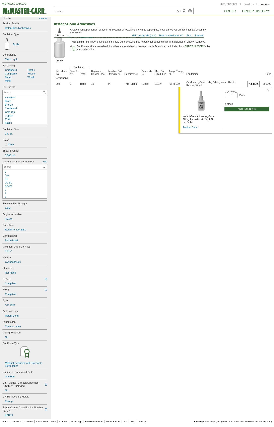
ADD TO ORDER (247, 109)
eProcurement (113, 421)
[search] (44, 93)
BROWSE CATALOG (15, 4)
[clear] (178, 11)
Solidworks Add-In (93, 421)
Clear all (43, 18)
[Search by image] (190, 11)
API (125, 421)
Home (5, 421)
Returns (29, 421)
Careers (63, 421)
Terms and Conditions (243, 421)
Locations (16, 421)
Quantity (230, 92)
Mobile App (76, 421)
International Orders (46, 421)
